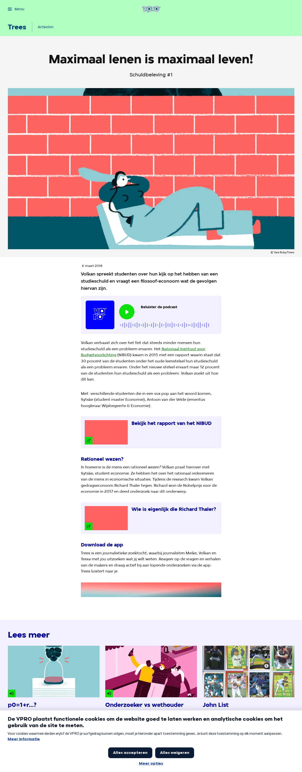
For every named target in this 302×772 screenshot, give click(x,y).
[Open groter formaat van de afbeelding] (151, 589)
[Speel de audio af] (126, 311)
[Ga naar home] (151, 9)
